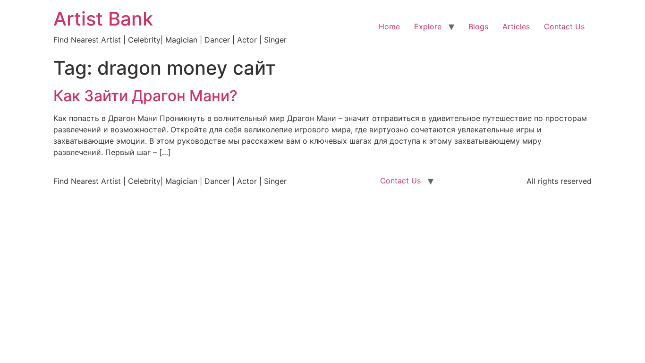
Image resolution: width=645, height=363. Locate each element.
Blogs (478, 26)
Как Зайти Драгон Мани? (145, 95)
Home (389, 26)
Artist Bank (103, 18)
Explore (427, 26)
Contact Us (564, 26)
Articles (516, 26)
